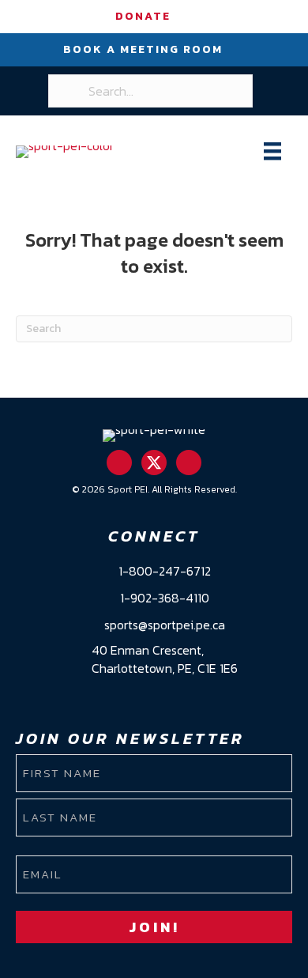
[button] (119, 462)
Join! (154, 927)
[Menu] (272, 151)
